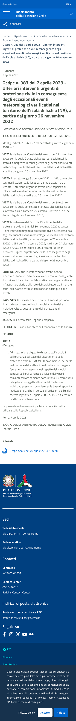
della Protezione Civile (31, 14)
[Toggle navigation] (6, 14)
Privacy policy (26, 712)
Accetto (45, 712)
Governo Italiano (9, 4)
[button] (71, 14)
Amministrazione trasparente (51, 36)
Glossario (7, 657)
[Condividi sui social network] (5, 24)
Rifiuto (61, 712)
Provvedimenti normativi (16, 40)
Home (6, 36)
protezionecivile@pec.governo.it (21, 618)
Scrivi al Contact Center (16, 592)
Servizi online (9, 664)
